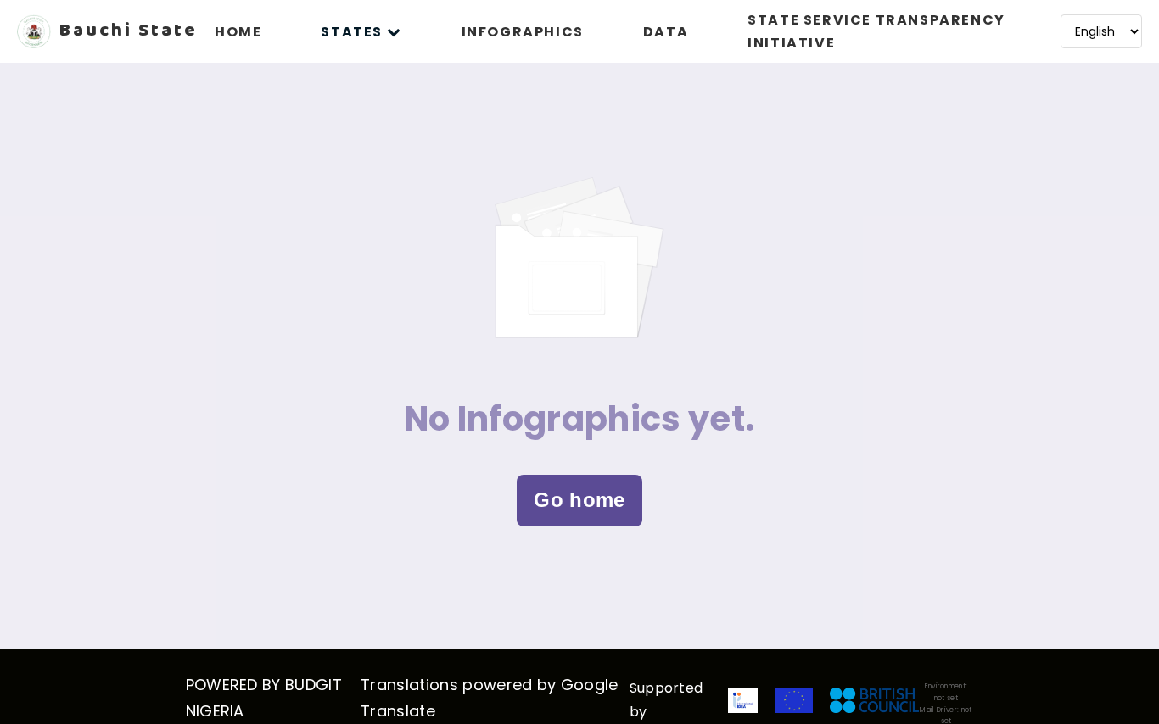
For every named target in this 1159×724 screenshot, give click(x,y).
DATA (665, 32)
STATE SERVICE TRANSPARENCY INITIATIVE (876, 31)
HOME (238, 32)
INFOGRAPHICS (523, 32)
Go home (579, 499)
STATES (352, 32)
